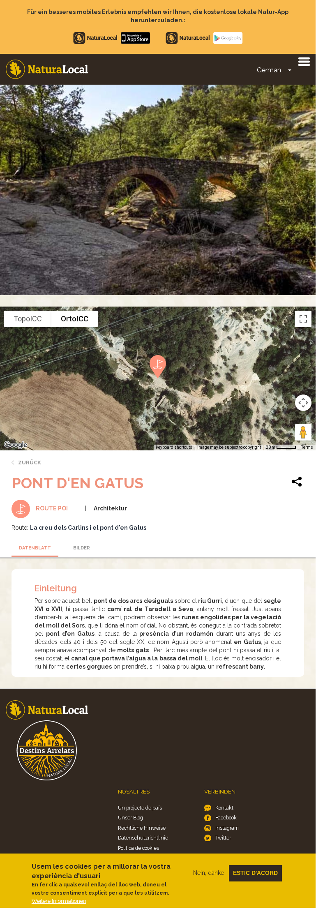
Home (47, 69)
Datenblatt (35, 548)
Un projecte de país (140, 808)
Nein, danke (208, 873)
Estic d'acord (255, 873)
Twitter (223, 838)
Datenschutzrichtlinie (143, 838)
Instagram (227, 828)
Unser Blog (130, 817)
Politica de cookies (138, 848)
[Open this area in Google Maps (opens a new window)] (15, 445)
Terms (307, 447)
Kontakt (224, 808)
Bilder (81, 548)
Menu (304, 61)
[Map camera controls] (303, 403)
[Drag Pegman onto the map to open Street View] (303, 432)
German (269, 70)
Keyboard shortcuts (174, 447)
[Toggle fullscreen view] (303, 319)
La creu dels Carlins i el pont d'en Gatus (88, 527)
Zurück (29, 462)
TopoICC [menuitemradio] (28, 318)
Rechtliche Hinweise (142, 828)
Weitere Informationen (59, 901)
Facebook (226, 817)
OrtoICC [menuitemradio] (74, 318)
